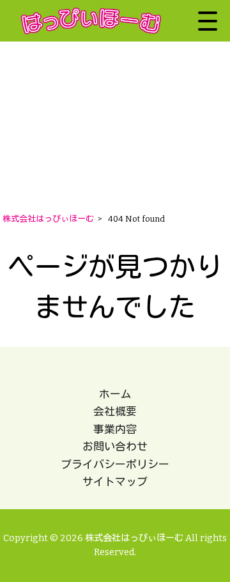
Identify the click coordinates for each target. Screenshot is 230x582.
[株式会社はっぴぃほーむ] (91, 20)
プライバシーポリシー (115, 464)
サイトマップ (115, 481)
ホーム (115, 394)
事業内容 (115, 429)
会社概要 (115, 411)
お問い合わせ (115, 446)
